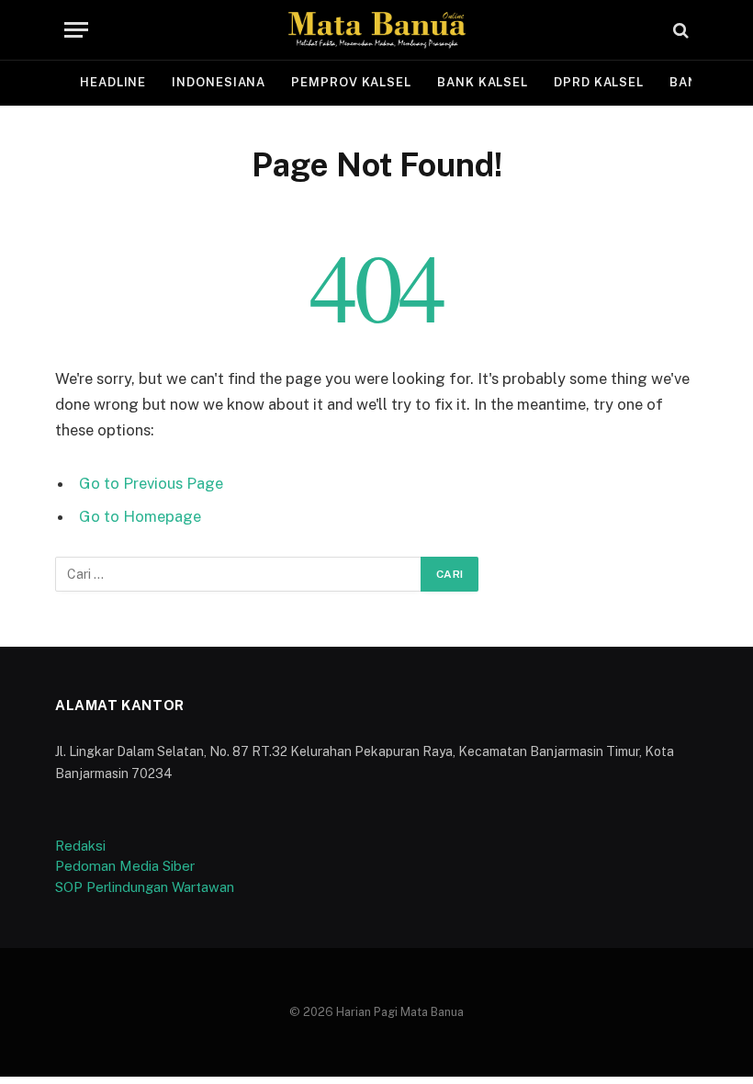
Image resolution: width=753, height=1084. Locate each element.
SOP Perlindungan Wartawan (144, 887)
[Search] (679, 30)
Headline (113, 82)
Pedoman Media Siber (125, 866)
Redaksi (80, 845)
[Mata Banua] (376, 30)
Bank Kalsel (482, 82)
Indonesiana (218, 82)
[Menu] (76, 30)
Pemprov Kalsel (351, 82)
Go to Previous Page (151, 483)
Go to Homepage (140, 516)
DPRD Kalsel (599, 82)
